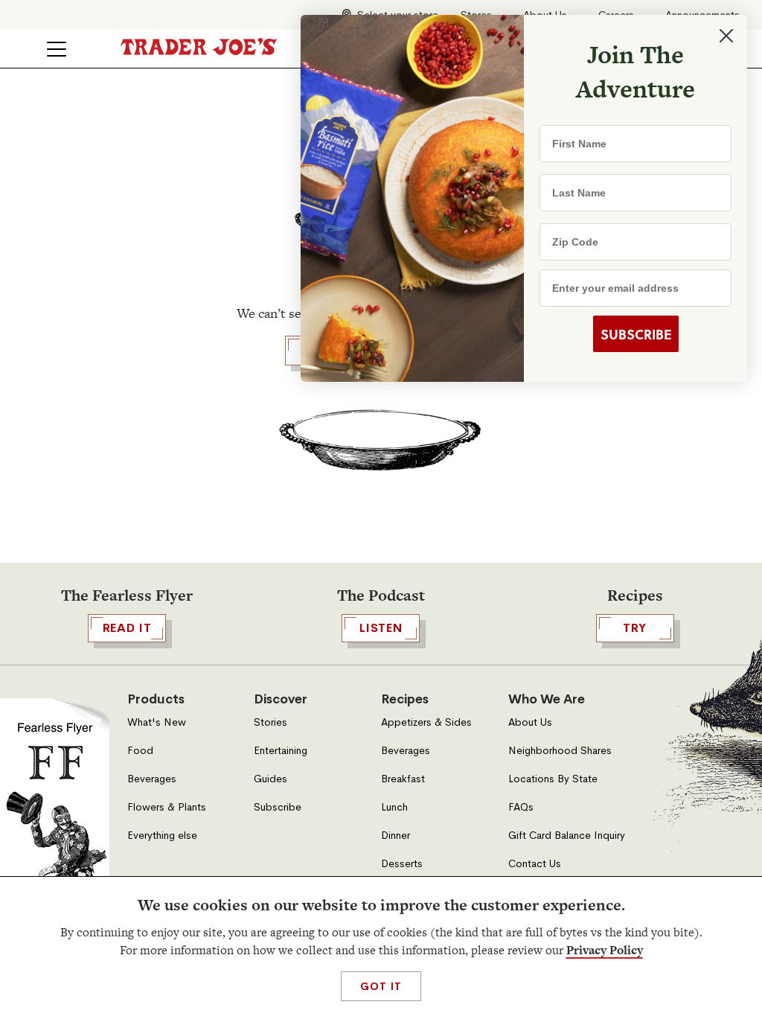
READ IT (127, 628)
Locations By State (553, 779)
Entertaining (280, 750)
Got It (380, 986)
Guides (270, 779)
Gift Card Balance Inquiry (566, 835)
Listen (381, 628)
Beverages (151, 779)
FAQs (521, 807)
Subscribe (277, 807)
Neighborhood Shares (560, 750)
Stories (270, 722)
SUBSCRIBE (636, 334)
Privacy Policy (604, 950)
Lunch (394, 807)
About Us (530, 722)
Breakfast (403, 779)
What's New (156, 722)
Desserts (402, 863)
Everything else (162, 835)
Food (140, 750)
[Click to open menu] (56, 49)
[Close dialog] (726, 36)
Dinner (395, 835)
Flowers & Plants (166, 807)
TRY (635, 628)
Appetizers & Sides (426, 722)
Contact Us (534, 863)
